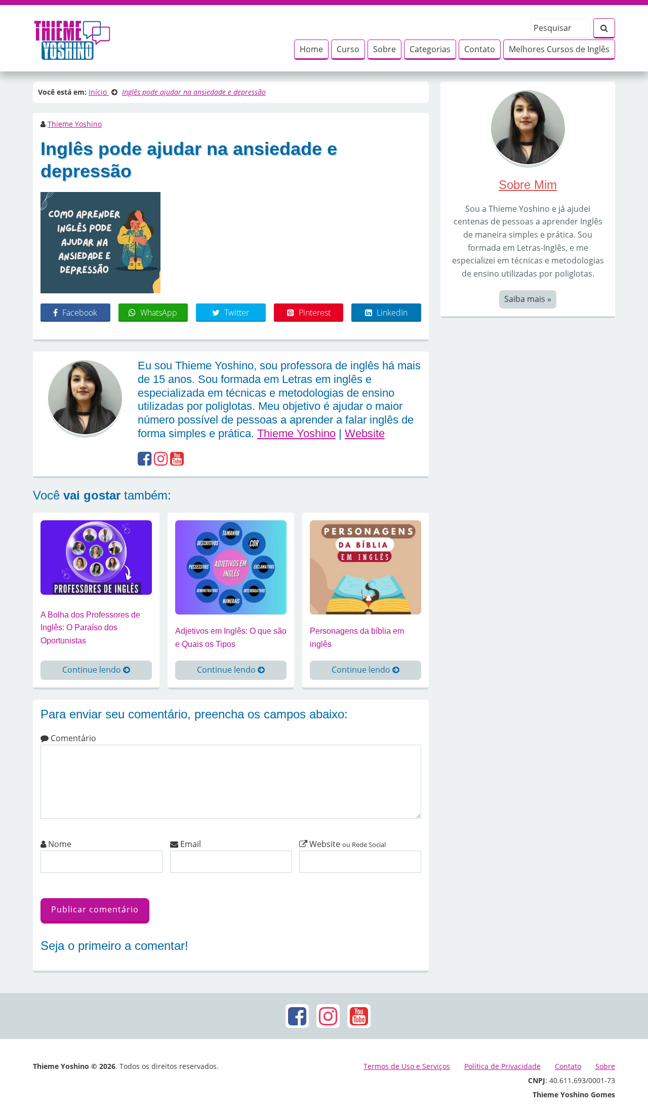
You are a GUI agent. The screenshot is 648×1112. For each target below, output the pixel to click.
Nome (58, 844)
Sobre (384, 49)
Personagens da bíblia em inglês (357, 637)
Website (365, 433)
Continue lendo (92, 669)
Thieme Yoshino (75, 124)
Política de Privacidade (502, 1066)
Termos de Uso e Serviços (406, 1066)
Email (189, 844)
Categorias (430, 49)
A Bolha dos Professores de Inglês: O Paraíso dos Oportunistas (90, 627)
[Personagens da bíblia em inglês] (365, 566)
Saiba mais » (527, 298)
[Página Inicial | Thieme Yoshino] (72, 37)
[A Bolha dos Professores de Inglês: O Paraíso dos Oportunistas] (96, 556)
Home (311, 49)
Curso (348, 49)
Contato (479, 49)
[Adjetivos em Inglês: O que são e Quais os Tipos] (231, 566)
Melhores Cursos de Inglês (559, 49)
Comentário (72, 738)
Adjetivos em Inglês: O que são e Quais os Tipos (231, 637)
